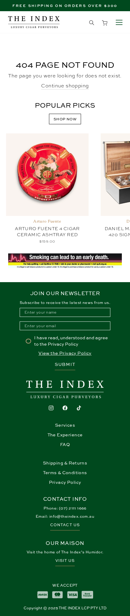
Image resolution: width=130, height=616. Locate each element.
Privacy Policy (65, 482)
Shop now (65, 119)
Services (65, 425)
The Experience (65, 435)
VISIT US (65, 560)
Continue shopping (65, 85)
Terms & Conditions (65, 472)
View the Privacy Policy (65, 353)
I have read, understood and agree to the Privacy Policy (71, 341)
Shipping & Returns (65, 463)
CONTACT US (65, 524)
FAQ (65, 444)
